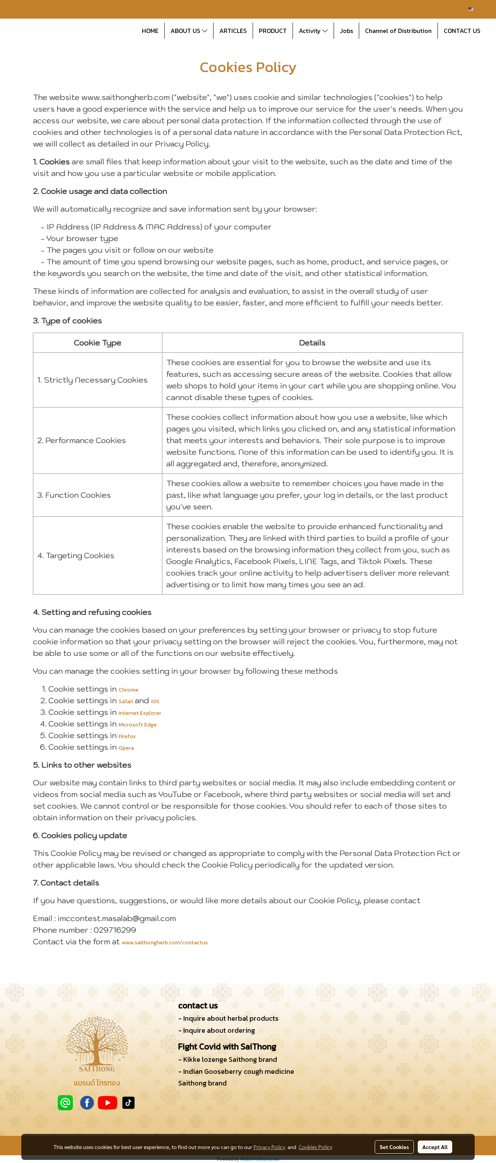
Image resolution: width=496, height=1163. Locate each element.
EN (477, 9)
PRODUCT (273, 30)
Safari (126, 701)
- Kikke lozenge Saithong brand (227, 1059)
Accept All (435, 1146)
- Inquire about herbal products (228, 1018)
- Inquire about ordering (216, 1030)
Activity (310, 30)
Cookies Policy (315, 1146)
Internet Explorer (140, 713)
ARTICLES (233, 30)
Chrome (128, 690)
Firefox (127, 736)
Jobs (346, 30)
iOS (155, 701)
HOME (150, 30)
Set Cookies (394, 1146)
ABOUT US (186, 30)
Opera (126, 748)
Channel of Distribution (398, 30)
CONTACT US (462, 30)
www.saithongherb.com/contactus (165, 943)
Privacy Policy (269, 1146)
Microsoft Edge (138, 725)
